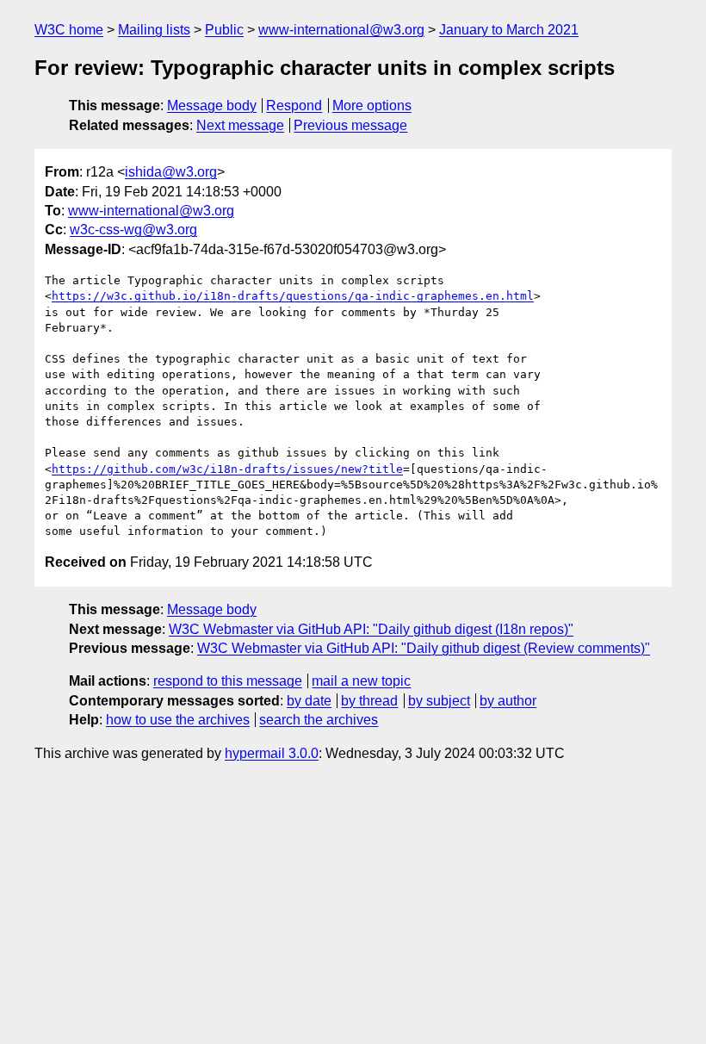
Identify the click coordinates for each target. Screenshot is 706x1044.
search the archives (318, 719)
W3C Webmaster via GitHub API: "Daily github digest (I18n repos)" (371, 629)
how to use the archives (178, 719)
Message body (212, 105)
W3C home (68, 29)
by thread (369, 700)
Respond (294, 105)
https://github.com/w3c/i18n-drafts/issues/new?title (227, 469)
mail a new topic (361, 681)
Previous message (350, 125)
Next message (240, 125)
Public (224, 29)
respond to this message (227, 681)
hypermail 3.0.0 (272, 753)
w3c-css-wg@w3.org (133, 229)
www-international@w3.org (341, 29)
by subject (439, 700)
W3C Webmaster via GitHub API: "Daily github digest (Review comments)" (423, 648)
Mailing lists (154, 29)
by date (309, 700)
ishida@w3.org (171, 172)
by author (508, 700)
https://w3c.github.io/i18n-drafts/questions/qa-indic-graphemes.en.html (293, 295)
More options (372, 105)
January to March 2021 (509, 29)
